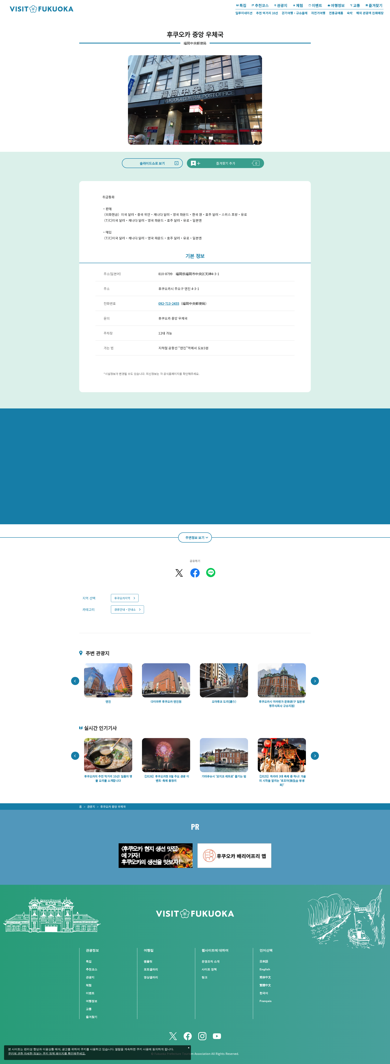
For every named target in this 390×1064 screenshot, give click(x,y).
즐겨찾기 (375, 5)
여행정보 (338, 5)
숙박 (350, 12)
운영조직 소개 (211, 961)
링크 (204, 977)
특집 (242, 5)
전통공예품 (336, 12)
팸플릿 (148, 961)
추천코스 (262, 5)
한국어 (264, 993)
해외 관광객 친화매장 (370, 12)
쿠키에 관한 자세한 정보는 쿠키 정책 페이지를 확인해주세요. (47, 1053)
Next (315, 681)
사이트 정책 (209, 969)
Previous (75, 681)
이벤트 (317, 5)
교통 (356, 5)
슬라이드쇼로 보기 (152, 163)
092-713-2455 (168, 303)
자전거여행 (318, 12)
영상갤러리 (151, 977)
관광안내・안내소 (125, 609)
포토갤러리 (151, 969)
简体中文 (265, 977)
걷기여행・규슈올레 (295, 12)
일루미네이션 (243, 12)
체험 (299, 5)
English (265, 969)
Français (266, 1001)
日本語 (264, 961)
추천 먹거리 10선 (267, 12)
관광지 (282, 5)
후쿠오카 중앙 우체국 (113, 807)
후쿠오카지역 (122, 598)
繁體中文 (265, 985)
